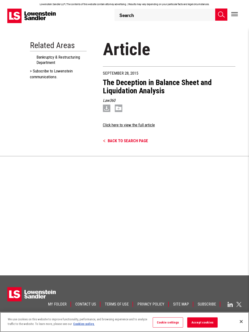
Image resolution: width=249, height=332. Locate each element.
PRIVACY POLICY (150, 304)
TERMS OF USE (117, 304)
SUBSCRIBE (207, 304)
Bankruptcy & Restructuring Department (58, 60)
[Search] (221, 15)
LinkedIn (230, 304)
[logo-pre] (31, 16)
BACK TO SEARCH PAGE (128, 140)
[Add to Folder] (118, 108)
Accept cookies (202, 322)
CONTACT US (85, 304)
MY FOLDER (57, 304)
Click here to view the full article (129, 124)
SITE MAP (181, 304)
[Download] (106, 108)
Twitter (239, 304)
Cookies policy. (84, 324)
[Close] (241, 321)
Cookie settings (168, 322)
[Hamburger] (234, 14)
